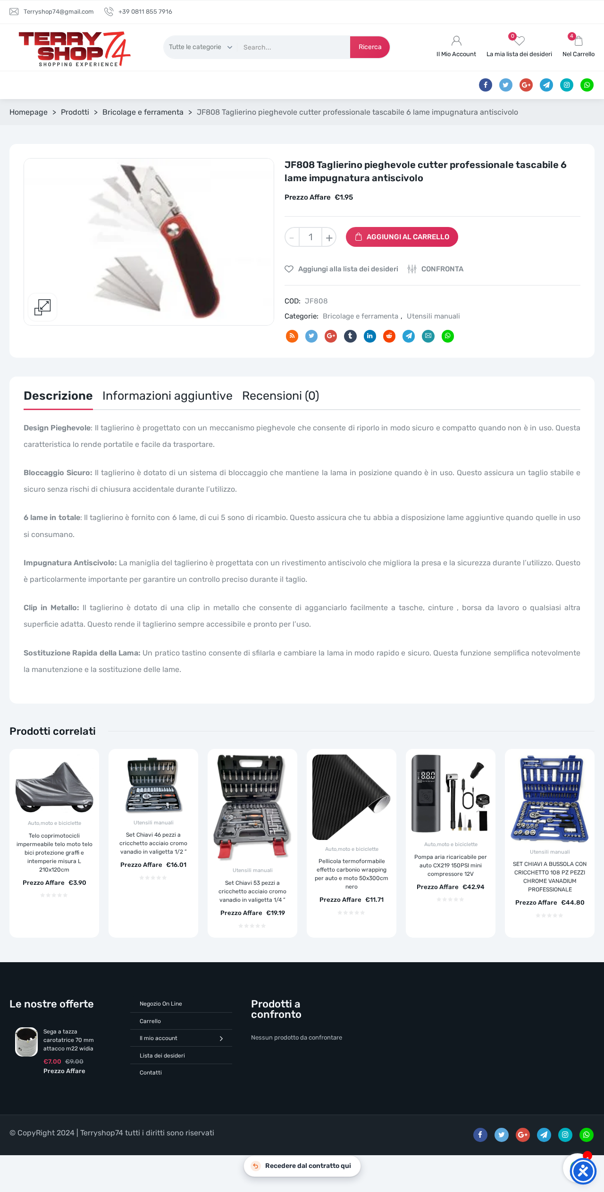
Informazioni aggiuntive (167, 396)
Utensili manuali (433, 316)
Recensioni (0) (280, 396)
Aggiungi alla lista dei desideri (347, 269)
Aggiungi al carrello (408, 237)
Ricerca (370, 47)
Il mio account (158, 1038)
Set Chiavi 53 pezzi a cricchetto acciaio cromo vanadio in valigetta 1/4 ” (252, 891)
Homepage (28, 112)
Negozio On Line (161, 1003)
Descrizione (58, 396)
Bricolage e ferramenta (143, 112)
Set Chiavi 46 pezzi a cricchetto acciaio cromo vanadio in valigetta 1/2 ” (153, 843)
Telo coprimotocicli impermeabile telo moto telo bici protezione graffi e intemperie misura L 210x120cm (54, 852)
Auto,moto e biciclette (54, 823)
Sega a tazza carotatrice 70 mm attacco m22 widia (68, 1040)
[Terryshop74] (73, 47)
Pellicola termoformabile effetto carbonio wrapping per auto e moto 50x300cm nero (351, 874)
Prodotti (75, 112)
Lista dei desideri (162, 1055)
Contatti (151, 1072)
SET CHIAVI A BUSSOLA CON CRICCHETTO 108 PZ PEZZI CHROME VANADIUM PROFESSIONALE (550, 877)
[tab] (58, 398)
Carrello (150, 1021)
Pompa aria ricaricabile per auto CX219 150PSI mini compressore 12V (450, 865)
